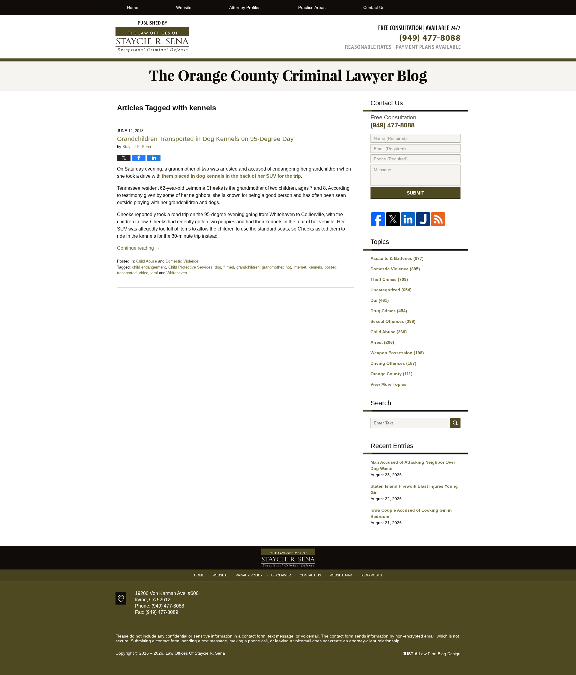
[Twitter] (393, 219)
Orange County (391, 373)
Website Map (341, 575)
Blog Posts (371, 575)
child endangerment (149, 267)
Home (132, 7)
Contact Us (373, 7)
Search (455, 423)
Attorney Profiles (244, 7)
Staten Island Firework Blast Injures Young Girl (414, 489)
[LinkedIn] (408, 219)
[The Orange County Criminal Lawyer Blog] (288, 75)
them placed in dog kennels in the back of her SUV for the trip (231, 176)
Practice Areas (312, 7)
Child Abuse (146, 261)
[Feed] (438, 219)
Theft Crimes (389, 279)
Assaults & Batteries (397, 258)
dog (218, 267)
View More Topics (388, 384)
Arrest (382, 342)
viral (154, 273)
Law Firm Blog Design (431, 653)
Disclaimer (281, 575)
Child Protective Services (190, 267)
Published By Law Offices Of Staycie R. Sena (402, 37)
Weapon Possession (397, 352)
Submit (415, 192)
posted (330, 267)
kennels (315, 267)
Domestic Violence (182, 261)
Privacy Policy (249, 575)
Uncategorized (391, 289)
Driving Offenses (393, 363)
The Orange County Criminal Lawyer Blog (152, 36)
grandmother (272, 267)
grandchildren (248, 267)
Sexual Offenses (393, 321)
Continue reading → (138, 248)
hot (288, 267)
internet (299, 267)
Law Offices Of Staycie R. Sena (195, 653)
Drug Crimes (388, 310)
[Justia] (423, 219)
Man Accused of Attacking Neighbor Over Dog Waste (412, 465)
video (143, 273)
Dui (379, 300)
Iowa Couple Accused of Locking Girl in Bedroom (411, 513)
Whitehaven (176, 273)
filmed (229, 267)
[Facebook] (378, 219)
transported (126, 273)
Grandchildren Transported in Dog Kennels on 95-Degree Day (205, 138)
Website (183, 7)
